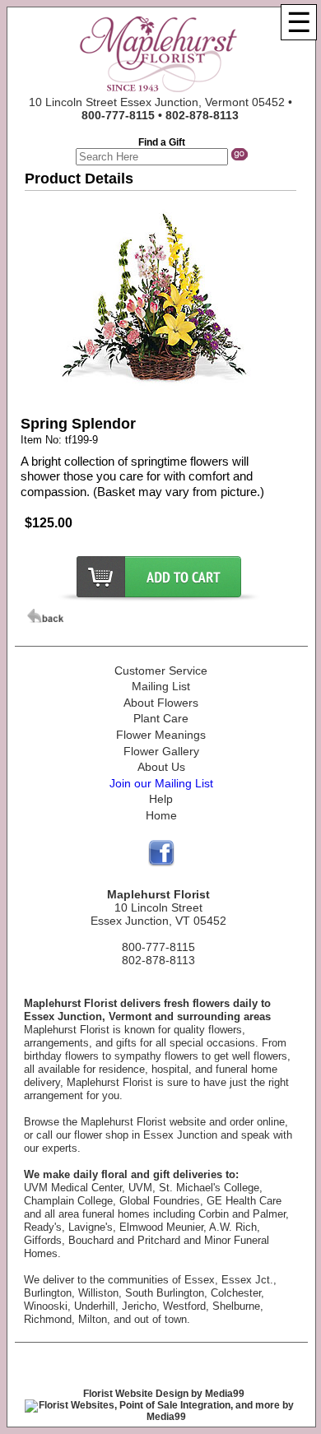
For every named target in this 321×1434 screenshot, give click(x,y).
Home (161, 815)
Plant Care (160, 718)
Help (161, 798)
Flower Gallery (161, 751)
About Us (161, 766)
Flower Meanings (161, 734)
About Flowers (160, 702)
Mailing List (161, 686)
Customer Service (160, 670)
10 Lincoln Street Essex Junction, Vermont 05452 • (160, 108)
